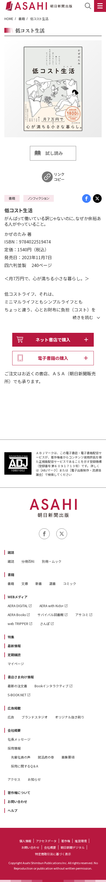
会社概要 (14, 730)
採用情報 (14, 748)
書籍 (21, 18)
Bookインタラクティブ (51, 686)
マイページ (16, 663)
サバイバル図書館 (51, 614)
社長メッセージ (19, 739)
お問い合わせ (17, 801)
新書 (38, 583)
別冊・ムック (51, 561)
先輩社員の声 (20, 757)
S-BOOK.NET (17, 694)
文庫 (24, 583)
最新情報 (14, 645)
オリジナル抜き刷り (69, 717)
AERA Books (17, 614)
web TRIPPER (18, 623)
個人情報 (25, 841)
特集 (11, 636)
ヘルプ (12, 810)
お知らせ (34, 779)
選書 (52, 583)
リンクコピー (59, 177)
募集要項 (67, 757)
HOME (8, 18)
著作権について (19, 792)
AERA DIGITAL (18, 605)
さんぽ (45, 623)
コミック (69, 583)
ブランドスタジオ (34, 717)
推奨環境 (81, 841)
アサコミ (81, 614)
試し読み (54, 153)
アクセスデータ (46, 841)
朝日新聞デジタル (73, 847)
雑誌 (11, 552)
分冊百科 (28, 561)
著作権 (65, 841)
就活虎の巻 (46, 757)
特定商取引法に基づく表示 (53, 854)
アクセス (14, 779)
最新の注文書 (17, 686)
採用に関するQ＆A (24, 766)
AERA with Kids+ (51, 605)
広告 (11, 717)
